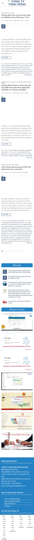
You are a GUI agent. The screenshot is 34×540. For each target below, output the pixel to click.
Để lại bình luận (28, 75)
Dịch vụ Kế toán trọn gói (12, 499)
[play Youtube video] (17, 322)
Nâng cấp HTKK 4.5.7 (26, 241)
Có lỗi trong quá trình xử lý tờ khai (19, 154)
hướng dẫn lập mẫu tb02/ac (8, 69)
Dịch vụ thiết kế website (12, 501)
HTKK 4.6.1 (12, 237)
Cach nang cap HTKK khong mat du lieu (14, 230)
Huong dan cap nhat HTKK (23, 237)
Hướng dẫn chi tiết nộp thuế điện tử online (19, 302)
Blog (16, 82)
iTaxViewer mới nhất (6, 239)
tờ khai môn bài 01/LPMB (25, 155)
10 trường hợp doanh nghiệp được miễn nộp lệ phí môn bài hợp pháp (19, 271)
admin (26, 20)
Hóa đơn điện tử (10, 503)
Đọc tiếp (6, 57)
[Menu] (2, 3)
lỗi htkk (18, 69)
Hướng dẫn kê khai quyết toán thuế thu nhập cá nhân (19, 277)
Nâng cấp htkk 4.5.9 (6, 243)
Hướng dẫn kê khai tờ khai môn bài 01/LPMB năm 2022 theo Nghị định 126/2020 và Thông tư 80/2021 (16, 87)
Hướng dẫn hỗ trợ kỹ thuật (10, 164)
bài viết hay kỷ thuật (7, 13)
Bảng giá (8, 506)
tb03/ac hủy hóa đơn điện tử (10, 73)
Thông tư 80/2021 (13, 155)
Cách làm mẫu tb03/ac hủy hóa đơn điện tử (17, 67)
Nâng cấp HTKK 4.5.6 (14, 241)
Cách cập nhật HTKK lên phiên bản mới (13, 222)
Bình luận (30, 157)
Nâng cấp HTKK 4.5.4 (18, 239)
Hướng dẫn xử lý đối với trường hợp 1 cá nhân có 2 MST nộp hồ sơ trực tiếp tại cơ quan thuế (20, 284)
